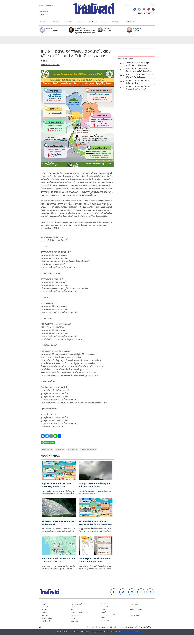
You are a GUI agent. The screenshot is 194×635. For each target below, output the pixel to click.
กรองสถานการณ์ (76, 604)
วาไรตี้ (73, 607)
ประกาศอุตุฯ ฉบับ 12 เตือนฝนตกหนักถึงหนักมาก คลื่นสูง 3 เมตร (94, 560)
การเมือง (43, 22)
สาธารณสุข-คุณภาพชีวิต (108, 615)
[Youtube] (144, 9)
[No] (191, 632)
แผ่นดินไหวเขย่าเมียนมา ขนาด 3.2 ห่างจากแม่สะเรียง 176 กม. (58, 560)
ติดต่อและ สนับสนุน (136, 610)
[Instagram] (148, 9)
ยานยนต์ (103, 612)
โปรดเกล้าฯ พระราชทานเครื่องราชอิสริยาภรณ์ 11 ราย (137, 81)
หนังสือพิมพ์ (116, 22)
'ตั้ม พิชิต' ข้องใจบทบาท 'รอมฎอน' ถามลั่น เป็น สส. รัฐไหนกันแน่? (138, 64)
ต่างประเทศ (93, 22)
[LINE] (150, 592)
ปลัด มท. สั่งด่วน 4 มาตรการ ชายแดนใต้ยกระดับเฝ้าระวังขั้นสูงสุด (139, 75)
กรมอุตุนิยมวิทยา (47, 449)
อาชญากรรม (104, 606)
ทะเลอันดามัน (60, 449)
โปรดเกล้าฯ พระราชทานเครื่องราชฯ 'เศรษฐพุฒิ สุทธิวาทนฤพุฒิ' (138, 87)
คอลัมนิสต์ (68, 22)
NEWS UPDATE (125, 58)
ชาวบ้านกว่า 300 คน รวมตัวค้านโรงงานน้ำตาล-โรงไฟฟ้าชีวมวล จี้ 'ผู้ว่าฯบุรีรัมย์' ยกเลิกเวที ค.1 (138, 69)
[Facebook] (134, 9)
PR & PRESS (134, 604)
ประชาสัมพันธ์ (75, 615)
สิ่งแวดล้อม (74, 621)
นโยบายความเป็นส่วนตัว (134, 632)
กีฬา (72, 610)
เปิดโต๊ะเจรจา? (137, 30)
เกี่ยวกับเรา (133, 607)
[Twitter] (139, 9)
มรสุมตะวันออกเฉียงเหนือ (88, 449)
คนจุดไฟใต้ (107, 30)
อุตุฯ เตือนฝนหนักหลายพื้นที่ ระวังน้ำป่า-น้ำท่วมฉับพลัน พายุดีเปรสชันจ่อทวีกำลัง (95, 524)
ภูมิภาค (73, 618)
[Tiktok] (153, 9)
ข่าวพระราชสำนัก (47, 618)
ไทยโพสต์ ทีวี (130, 22)
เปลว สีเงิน (55, 22)
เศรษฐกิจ (80, 22)
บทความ (44, 613)
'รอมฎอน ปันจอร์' (52, 30)
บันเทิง (104, 22)
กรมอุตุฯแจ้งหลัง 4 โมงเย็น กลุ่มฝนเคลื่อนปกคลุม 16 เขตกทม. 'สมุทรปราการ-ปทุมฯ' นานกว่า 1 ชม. (94, 486)
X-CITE (103, 609)
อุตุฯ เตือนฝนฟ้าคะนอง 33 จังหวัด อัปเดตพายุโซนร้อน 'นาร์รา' (57, 485)
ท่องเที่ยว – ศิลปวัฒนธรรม (79, 613)
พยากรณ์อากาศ (72, 449)
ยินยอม (121, 632)
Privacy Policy (135, 616)
